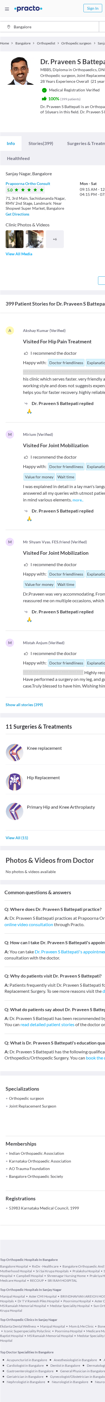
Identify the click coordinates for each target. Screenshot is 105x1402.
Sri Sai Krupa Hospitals (52, 1271)
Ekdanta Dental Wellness (18, 1326)
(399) (41, 143)
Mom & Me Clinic (81, 1326)
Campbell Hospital (29, 1276)
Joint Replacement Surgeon (32, 1106)
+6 (55, 239)
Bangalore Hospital (14, 1266)
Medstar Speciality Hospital (70, 1306)
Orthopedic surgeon (26, 1098)
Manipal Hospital (12, 1296)
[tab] (11, 143)
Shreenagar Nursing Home (66, 1276)
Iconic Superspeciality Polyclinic (27, 1331)
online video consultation (28, 924)
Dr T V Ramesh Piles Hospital (38, 1301)
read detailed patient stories (47, 1024)
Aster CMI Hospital (43, 1296)
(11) (17, 837)
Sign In (93, 8)
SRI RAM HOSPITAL (62, 1280)
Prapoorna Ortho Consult (28, 183)
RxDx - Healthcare (45, 1266)
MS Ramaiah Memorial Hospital (50, 1336)
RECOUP (37, 1280)
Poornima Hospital (77, 1301)
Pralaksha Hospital (86, 1271)
